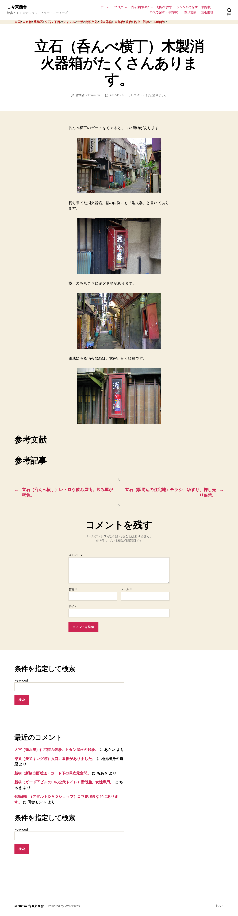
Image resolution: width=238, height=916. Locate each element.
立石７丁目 (52, 22)
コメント (75, 554)
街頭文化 (91, 22)
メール (126, 589)
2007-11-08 (117, 95)
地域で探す (164, 7)
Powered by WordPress (64, 906)
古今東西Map (140, 7)
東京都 (27, 22)
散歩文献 (190, 12)
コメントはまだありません (150, 95)
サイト (72, 606)
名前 (72, 589)
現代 (129, 22)
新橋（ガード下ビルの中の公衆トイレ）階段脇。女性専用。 (64, 782)
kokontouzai (93, 95)
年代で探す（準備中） (164, 12)
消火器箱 (105, 22)
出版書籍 (207, 12)
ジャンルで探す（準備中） (194, 7)
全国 (17, 22)
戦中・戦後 (141, 22)
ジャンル (69, 22)
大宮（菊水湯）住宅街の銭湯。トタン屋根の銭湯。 (56, 750)
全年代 (119, 22)
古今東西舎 (17, 7)
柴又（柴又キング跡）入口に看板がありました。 (55, 759)
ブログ (118, 7)
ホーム (105, 7)
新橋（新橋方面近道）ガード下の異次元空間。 (52, 773)
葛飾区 (38, 22)
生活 (80, 22)
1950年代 (157, 22)
